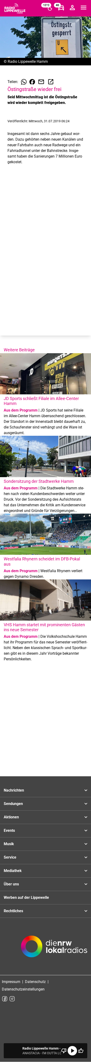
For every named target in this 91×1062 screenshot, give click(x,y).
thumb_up (81, 1051)
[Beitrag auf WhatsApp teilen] (24, 82)
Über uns (11, 884)
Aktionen (11, 817)
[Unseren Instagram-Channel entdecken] (12, 999)
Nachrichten (14, 790)
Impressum (11, 981)
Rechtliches (13, 911)
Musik (9, 844)
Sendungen (13, 803)
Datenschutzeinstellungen (23, 989)
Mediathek (13, 870)
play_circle (72, 1050)
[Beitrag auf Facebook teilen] (32, 82)
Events (9, 830)
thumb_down (64, 1051)
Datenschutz (35, 981)
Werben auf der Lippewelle (26, 897)
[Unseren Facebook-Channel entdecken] (4, 999)
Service (10, 857)
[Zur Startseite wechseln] (15, 8)
